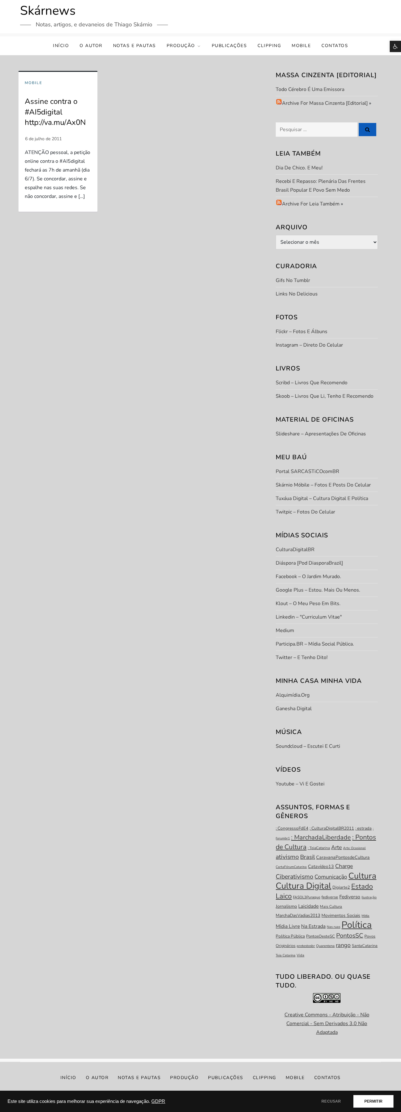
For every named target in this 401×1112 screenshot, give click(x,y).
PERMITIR (373, 1101)
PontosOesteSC (320, 936)
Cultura (362, 875)
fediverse (329, 897)
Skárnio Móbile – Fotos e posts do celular (323, 485)
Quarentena (325, 946)
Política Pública (290, 936)
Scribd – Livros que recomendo (311, 382)
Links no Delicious (297, 293)
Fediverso (349, 896)
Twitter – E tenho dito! (302, 657)
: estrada (363, 828)
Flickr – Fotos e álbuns (301, 331)
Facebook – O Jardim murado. (308, 576)
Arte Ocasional (354, 848)
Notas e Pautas (134, 46)
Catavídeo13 (321, 867)
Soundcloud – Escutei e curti (308, 746)
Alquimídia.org (293, 695)
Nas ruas (333, 926)
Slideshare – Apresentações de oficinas (321, 433)
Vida (300, 955)
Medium (285, 630)
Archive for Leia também (311, 203)
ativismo (287, 857)
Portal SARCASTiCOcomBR (307, 471)
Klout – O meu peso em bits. (308, 603)
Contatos (334, 46)
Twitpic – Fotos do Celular (305, 511)
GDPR (158, 1101)
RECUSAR (331, 1101)
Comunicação (331, 877)
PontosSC (349, 935)
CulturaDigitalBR (295, 549)
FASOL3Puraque (306, 897)
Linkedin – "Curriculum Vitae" (309, 617)
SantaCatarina (365, 946)
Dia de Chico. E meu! (299, 167)
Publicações (229, 46)
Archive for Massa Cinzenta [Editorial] (325, 103)
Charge (344, 866)
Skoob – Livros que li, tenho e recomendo (324, 396)
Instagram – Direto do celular (309, 345)
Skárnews (48, 10)
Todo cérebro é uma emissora (310, 89)
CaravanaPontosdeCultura (343, 857)
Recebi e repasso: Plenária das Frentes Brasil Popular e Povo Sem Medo (321, 186)
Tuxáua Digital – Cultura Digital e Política (322, 498)
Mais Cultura (331, 906)
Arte (336, 847)
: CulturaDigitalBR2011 (332, 828)
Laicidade (308, 906)
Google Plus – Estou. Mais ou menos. (318, 590)
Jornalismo (286, 906)
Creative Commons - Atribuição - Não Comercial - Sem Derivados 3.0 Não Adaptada (326, 1023)
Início (61, 46)
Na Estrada (313, 926)
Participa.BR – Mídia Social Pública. (315, 644)
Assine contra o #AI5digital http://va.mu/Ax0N (55, 111)
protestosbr (306, 946)
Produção (181, 46)
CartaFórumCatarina (291, 867)
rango (343, 945)
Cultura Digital (303, 886)
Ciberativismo (294, 876)
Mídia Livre (288, 926)
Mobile (301, 46)
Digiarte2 (341, 887)
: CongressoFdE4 (292, 828)
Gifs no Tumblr (293, 280)
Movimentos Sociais (340, 915)
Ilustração (369, 897)
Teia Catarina (285, 955)
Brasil (307, 857)
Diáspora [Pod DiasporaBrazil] (309, 563)
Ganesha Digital (294, 708)
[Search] (367, 129)
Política (356, 924)
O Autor (91, 46)
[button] (395, 46)
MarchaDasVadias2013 (298, 915)
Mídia (365, 915)
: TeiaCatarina (319, 847)
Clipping (269, 46)
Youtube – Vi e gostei (300, 783)
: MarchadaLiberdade (321, 837)
